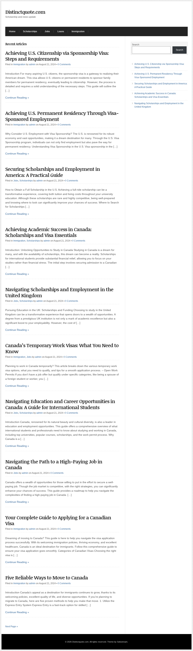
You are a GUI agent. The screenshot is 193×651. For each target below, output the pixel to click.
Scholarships (30, 31)
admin (32, 64)
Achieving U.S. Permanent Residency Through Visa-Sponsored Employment (62, 116)
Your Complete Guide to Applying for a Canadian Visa (58, 520)
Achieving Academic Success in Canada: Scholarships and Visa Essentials (48, 232)
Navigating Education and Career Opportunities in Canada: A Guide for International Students (60, 404)
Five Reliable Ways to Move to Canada (46, 577)
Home (12, 31)
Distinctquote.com (25, 11)
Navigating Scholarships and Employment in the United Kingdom (59, 292)
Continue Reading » (17, 97)
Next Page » (11, 626)
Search (135, 44)
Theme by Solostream (117, 642)
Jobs (47, 31)
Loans (60, 31)
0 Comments (64, 64)
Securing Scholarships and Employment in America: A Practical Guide (52, 172)
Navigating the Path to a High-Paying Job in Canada (53, 464)
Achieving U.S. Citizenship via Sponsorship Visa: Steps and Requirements (57, 56)
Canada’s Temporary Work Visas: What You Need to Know (62, 348)
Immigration (78, 31)
